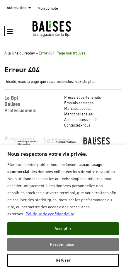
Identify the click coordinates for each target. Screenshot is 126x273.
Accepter (63, 228)
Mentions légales (78, 114)
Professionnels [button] (20, 110)
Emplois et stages (78, 103)
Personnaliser (63, 244)
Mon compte (48, 9)
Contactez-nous (77, 125)
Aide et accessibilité (80, 120)
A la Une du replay (19, 53)
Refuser (63, 260)
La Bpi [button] (11, 98)
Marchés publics (77, 109)
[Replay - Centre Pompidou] (63, 29)
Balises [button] (12, 104)
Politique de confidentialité (49, 214)
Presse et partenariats (82, 98)
